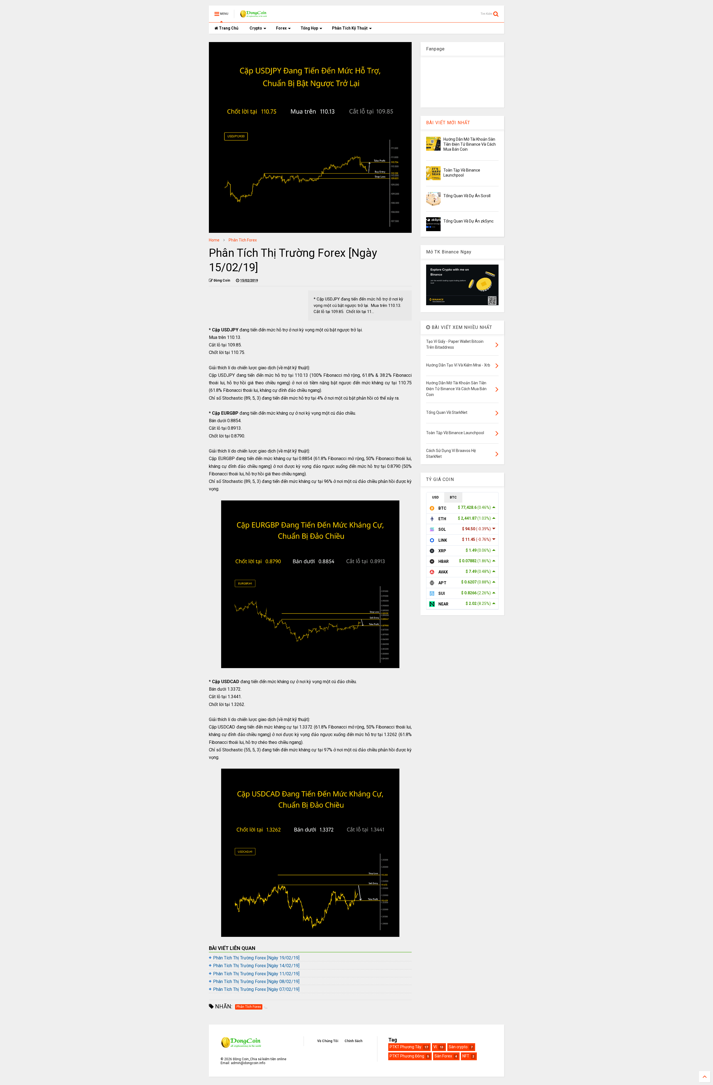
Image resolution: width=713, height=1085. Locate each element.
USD (435, 497)
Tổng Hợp (309, 28)
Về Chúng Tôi (327, 1041)
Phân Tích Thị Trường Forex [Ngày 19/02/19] (256, 958)
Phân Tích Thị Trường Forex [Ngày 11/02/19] (256, 973)
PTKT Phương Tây (405, 1047)
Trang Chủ (228, 28)
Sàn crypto (458, 1047)
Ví (435, 1047)
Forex (281, 28)
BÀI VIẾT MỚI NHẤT (448, 122)
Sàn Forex (443, 1056)
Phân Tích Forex (243, 240)
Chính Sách (353, 1041)
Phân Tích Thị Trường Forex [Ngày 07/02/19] (256, 989)
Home (214, 240)
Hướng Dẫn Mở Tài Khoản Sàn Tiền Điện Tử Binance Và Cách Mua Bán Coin (469, 144)
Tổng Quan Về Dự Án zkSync (468, 221)
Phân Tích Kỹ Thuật (350, 28)
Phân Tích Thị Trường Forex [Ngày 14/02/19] (256, 965)
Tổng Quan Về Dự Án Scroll (466, 196)
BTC (453, 497)
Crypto (256, 28)
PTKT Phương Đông (407, 1056)
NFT (465, 1056)
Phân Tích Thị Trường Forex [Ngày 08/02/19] (256, 981)
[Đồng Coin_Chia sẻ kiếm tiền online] (254, 15)
